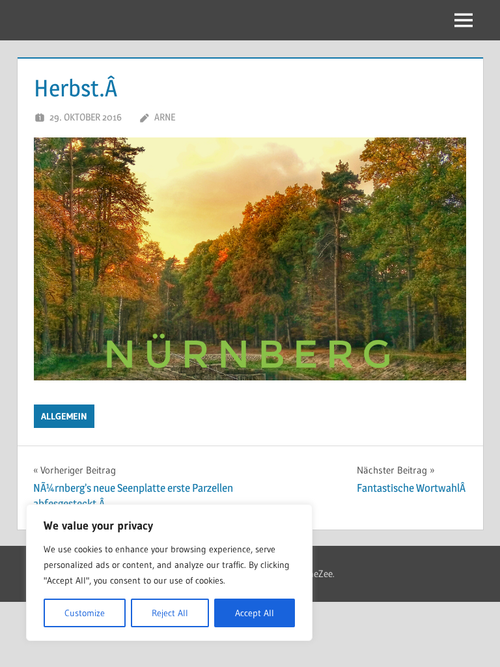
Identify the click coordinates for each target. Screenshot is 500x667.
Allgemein (64, 416)
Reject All (170, 613)
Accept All (254, 613)
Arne (164, 117)
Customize (84, 613)
